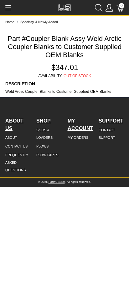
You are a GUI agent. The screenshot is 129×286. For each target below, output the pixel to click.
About (11, 137)
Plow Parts (47, 155)
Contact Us (16, 146)
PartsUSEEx (57, 181)
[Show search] (98, 8)
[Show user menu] (109, 8)
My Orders (78, 137)
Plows (42, 146)
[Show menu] (8, 8)
